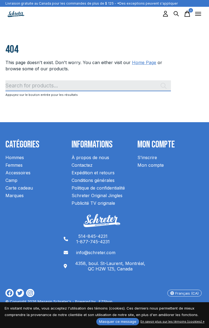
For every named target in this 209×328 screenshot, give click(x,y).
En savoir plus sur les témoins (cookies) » (172, 321)
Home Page (144, 62)
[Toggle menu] (198, 13)
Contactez (82, 165)
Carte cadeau (19, 188)
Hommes (14, 157)
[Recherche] (176, 13)
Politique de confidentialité (98, 188)
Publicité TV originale (93, 203)
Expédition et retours (93, 172)
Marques (14, 195)
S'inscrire (147, 157)
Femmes (14, 165)
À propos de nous (90, 157)
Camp (11, 180)
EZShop (104, 301)
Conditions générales (93, 180)
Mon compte (150, 165)
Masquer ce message (117, 321)
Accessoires (17, 172)
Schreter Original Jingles (97, 195)
